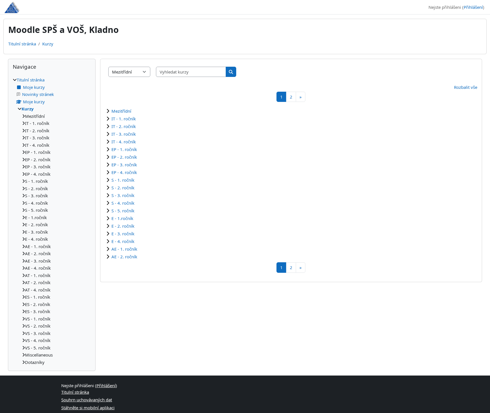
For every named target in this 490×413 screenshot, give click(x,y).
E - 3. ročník (122, 233)
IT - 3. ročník (123, 134)
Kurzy (47, 44)
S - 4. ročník (122, 203)
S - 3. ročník (122, 195)
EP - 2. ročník (124, 157)
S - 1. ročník (122, 180)
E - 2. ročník (122, 226)
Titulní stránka (22, 44)
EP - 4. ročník (124, 172)
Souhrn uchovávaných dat (86, 399)
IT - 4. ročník (123, 141)
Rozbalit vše (465, 87)
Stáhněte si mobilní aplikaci (88, 407)
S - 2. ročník (122, 187)
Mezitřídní (121, 111)
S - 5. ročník (122, 210)
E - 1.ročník (122, 218)
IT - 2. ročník (123, 126)
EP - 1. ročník (124, 149)
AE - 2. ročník (124, 256)
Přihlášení (473, 7)
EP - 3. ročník (124, 164)
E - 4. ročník (122, 241)
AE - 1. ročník (124, 249)
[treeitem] (52, 221)
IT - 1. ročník (123, 118)
